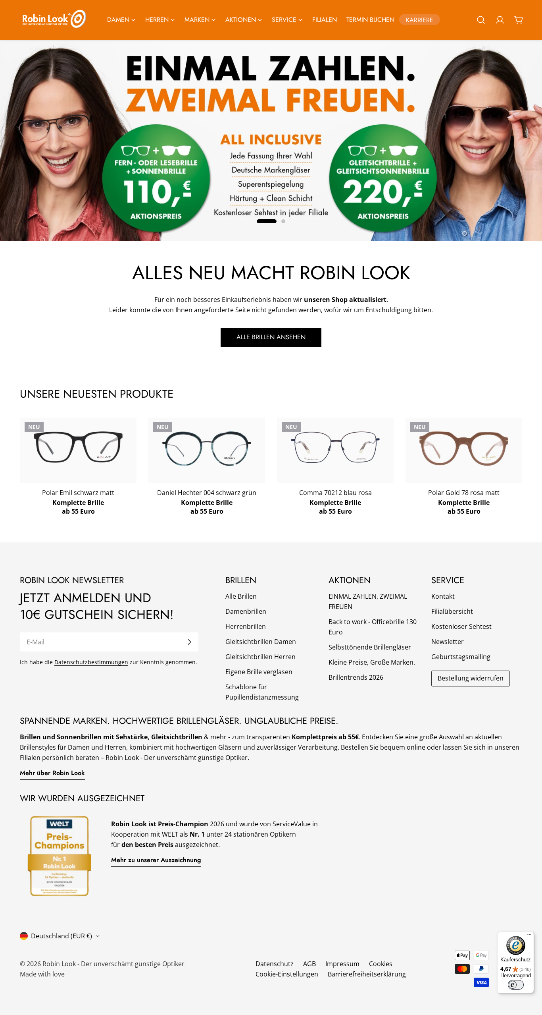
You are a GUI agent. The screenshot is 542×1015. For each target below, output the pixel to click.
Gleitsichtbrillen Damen (260, 641)
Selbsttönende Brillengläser (370, 647)
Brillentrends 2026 (356, 677)
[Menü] (529, 936)
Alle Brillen (241, 596)
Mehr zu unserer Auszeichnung (156, 859)
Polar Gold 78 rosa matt (464, 492)
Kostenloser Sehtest (461, 626)
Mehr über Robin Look (52, 772)
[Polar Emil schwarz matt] (78, 447)
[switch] (516, 985)
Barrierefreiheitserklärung (367, 974)
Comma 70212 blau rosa (335, 492)
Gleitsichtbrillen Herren (260, 656)
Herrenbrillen (245, 626)
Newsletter (447, 641)
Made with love (42, 974)
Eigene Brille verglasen (258, 671)
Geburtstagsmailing (460, 656)
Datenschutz (275, 963)
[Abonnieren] (189, 642)
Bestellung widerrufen (471, 678)
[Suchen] (481, 20)
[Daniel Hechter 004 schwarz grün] (206, 448)
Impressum (342, 963)
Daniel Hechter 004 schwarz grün (206, 492)
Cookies (380, 963)
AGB (309, 963)
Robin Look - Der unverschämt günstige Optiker (113, 963)
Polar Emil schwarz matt (78, 492)
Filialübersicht (452, 611)
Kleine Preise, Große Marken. (372, 662)
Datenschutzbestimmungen (91, 662)
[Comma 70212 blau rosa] (335, 447)
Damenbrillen (245, 611)
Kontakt (443, 596)
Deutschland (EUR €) (61, 936)
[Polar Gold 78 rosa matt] (463, 448)
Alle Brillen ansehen (271, 337)
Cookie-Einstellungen (287, 974)
